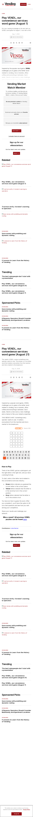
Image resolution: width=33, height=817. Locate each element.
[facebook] (11, 43)
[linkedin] (14, 43)
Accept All (16, 813)
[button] (3, 4)
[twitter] (16, 43)
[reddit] (19, 43)
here (25, 522)
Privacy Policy (26, 809)
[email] (22, 43)
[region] (16, 811)
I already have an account (17, 136)
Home (3, 13)
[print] (30, 43)
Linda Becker (15, 531)
